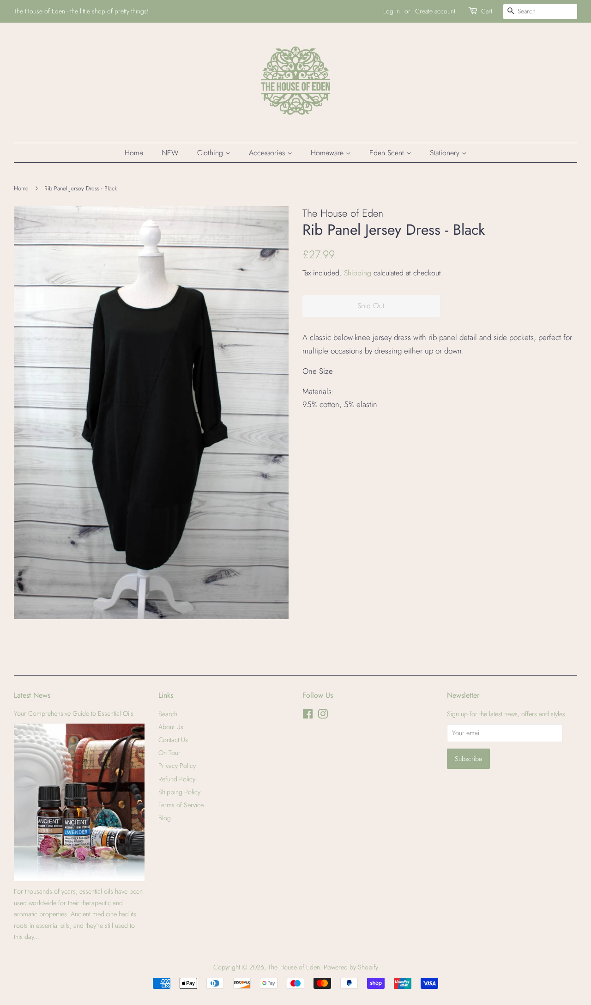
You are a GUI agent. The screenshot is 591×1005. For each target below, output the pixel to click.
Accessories (268, 152)
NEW (170, 152)
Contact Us (173, 739)
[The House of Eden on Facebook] (307, 715)
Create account (435, 11)
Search (167, 714)
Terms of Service (181, 805)
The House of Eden (294, 967)
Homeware (328, 152)
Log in (391, 11)
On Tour (169, 752)
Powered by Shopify (351, 967)
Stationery (446, 152)
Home (134, 152)
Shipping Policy (179, 792)
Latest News (32, 695)
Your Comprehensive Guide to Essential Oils (73, 713)
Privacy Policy (177, 765)
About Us (170, 726)
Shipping (357, 273)
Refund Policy (176, 779)
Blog (164, 817)
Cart (486, 11)
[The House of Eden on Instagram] (323, 715)
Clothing (211, 152)
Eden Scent (387, 152)
